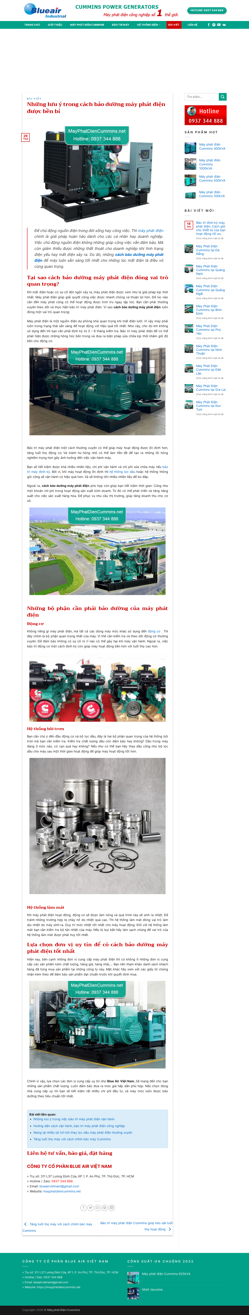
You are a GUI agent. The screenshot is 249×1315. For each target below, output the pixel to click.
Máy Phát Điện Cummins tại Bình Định (209, 309)
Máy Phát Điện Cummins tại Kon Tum (208, 405)
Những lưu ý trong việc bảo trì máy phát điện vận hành (73, 1119)
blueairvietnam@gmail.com (59, 1186)
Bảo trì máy (120, 24)
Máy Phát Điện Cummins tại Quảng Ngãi (210, 289)
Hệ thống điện (147, 24)
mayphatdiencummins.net (62, 1191)
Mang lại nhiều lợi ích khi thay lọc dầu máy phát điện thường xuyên (82, 1132)
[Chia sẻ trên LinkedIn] (112, 1208)
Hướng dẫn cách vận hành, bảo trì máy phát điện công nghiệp (79, 1126)
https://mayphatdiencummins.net (58, 1287)
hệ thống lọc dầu (122, 472)
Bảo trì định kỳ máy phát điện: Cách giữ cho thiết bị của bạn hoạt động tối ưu (210, 228)
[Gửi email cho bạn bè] (98, 1208)
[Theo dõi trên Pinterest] (213, 25)
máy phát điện (150, 230)
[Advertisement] (124, 58)
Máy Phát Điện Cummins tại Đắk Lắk (208, 369)
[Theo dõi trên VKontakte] (224, 25)
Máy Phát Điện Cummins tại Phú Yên (208, 329)
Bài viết (174, 24)
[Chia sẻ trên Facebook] (83, 1208)
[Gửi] (223, 97)
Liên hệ (193, 24)
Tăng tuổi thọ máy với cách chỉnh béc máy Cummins (72, 1139)
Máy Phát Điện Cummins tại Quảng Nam (210, 270)
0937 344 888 (62, 1181)
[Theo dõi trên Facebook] (208, 25)
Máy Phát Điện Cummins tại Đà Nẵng (207, 249)
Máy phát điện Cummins (87, 24)
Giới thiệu (55, 24)
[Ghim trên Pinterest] (105, 1208)
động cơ (154, 631)
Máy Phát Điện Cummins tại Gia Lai (211, 388)
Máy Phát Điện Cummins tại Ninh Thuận (209, 349)
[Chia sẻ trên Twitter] (90, 1208)
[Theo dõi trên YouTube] (218, 25)
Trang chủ (32, 24)
